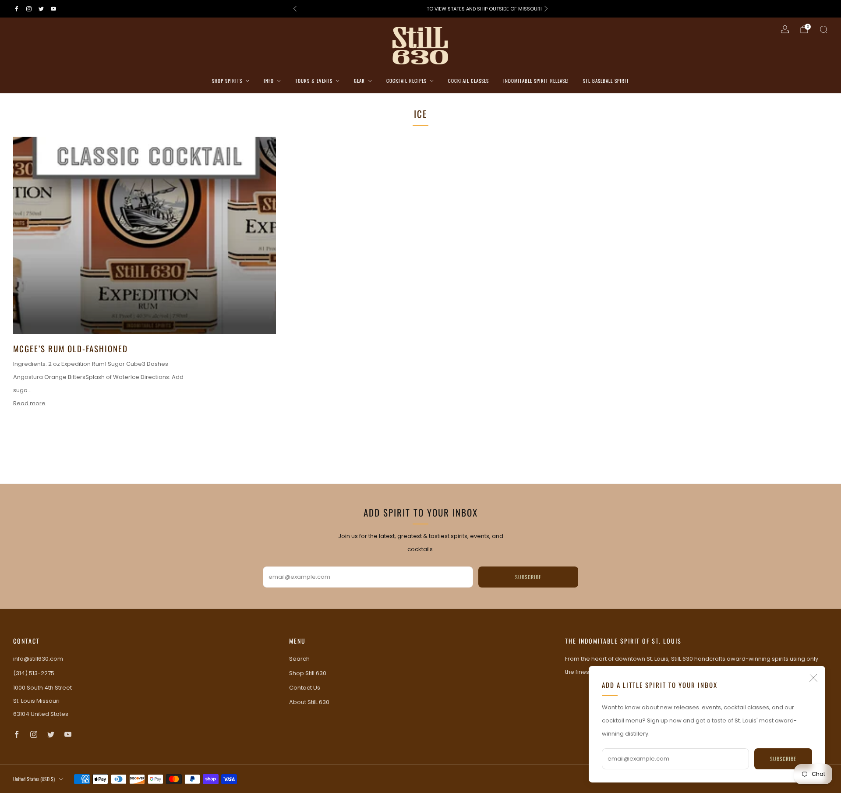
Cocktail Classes (468, 80)
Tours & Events (313, 80)
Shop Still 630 (307, 673)
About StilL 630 (309, 702)
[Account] (785, 29)
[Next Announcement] (546, 8)
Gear (359, 80)
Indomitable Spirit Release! (536, 80)
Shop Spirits (227, 80)
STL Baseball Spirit (606, 80)
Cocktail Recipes (406, 80)
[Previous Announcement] (294, 8)
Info (269, 80)
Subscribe (783, 758)
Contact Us (304, 687)
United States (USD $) (34, 778)
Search (299, 659)
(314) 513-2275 (33, 673)
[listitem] (420, 9)
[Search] (823, 29)
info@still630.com (38, 659)
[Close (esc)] (813, 678)
